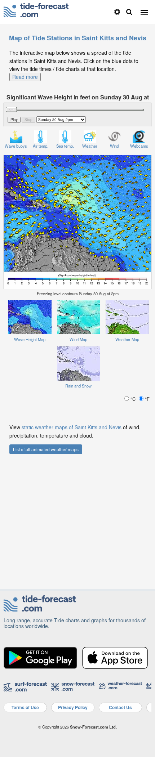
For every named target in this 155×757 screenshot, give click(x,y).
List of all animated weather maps (46, 449)
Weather (89, 146)
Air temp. (40, 146)
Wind (114, 146)
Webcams (139, 146)
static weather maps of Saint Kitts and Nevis (71, 427)
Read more (25, 76)
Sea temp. (65, 146)
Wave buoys (16, 146)
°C (133, 398)
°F (146, 398)
